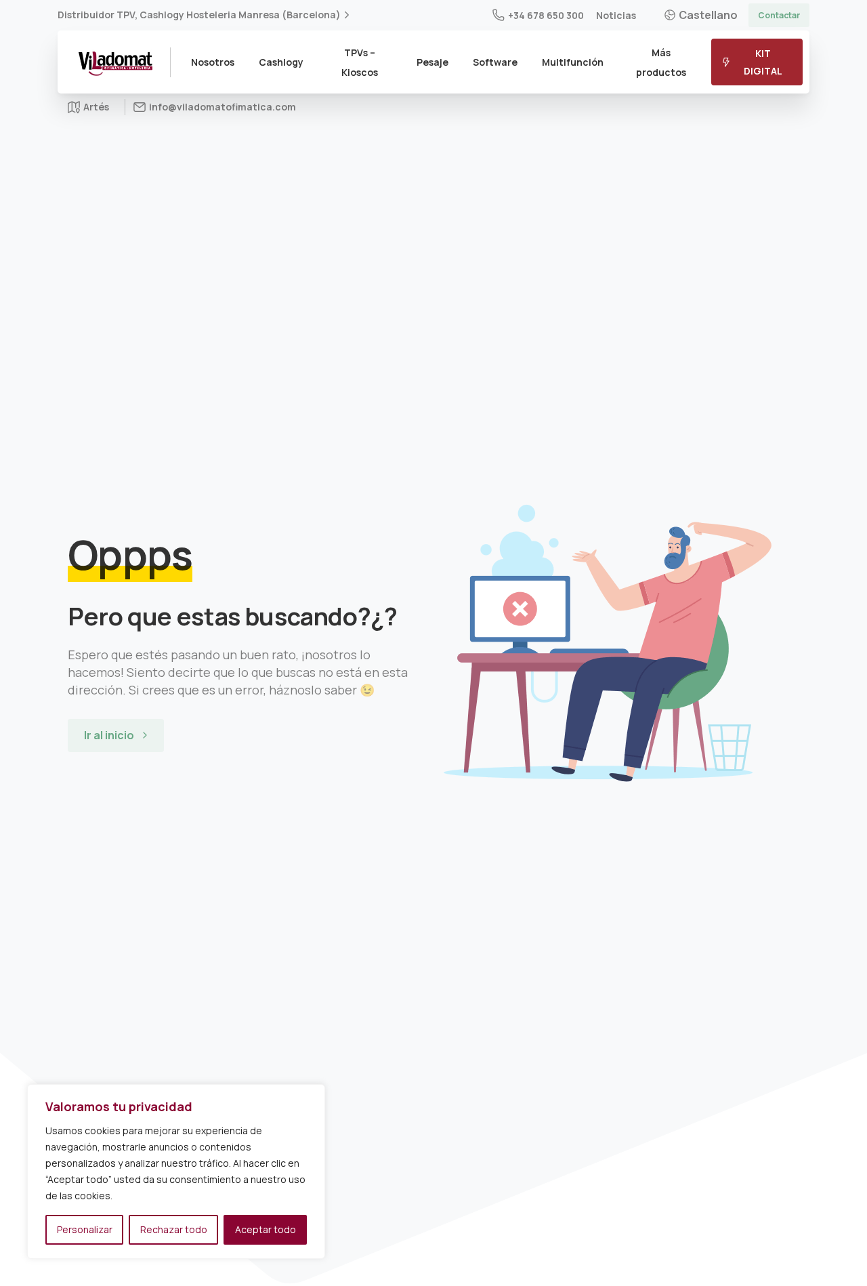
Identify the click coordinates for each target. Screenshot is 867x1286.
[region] (176, 1171)
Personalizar (84, 1229)
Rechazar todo (173, 1229)
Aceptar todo (265, 1229)
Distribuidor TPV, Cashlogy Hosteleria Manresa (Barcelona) (199, 15)
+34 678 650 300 (546, 15)
